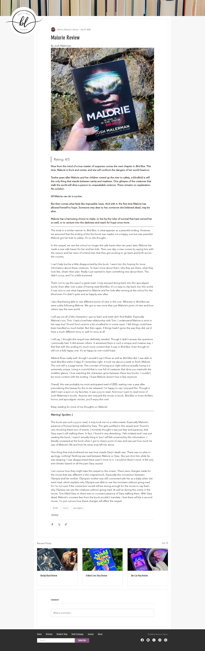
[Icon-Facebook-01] (142, 640)
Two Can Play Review (139, 575)
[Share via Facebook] (52, 524)
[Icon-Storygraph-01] (148, 640)
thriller (55, 508)
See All (165, 543)
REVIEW (54, 515)
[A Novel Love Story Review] (102, 559)
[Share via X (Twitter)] (59, 524)
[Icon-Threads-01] (165, 640)
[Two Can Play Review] (148, 559)
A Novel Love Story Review (96, 575)
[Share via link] (66, 524)
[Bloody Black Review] (57, 559)
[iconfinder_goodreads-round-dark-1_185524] (154, 640)
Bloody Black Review (48, 575)
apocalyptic (78, 508)
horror (65, 508)
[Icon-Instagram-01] (159, 640)
